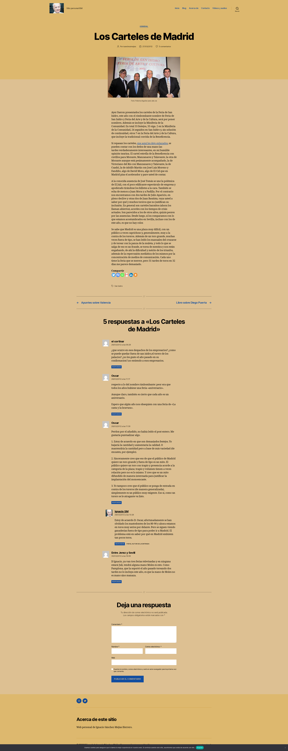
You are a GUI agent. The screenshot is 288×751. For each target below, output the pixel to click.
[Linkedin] (131, 275)
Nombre (115, 647)
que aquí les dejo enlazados (152, 143)
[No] (285, 747)
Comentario (116, 624)
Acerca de (193, 8)
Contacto (205, 8)
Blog (184, 8)
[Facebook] (118, 275)
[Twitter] (114, 275)
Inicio (177, 8)
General (144, 26)
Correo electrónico (153, 647)
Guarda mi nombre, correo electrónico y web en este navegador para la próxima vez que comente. (145, 670)
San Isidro (119, 286)
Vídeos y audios (219, 8)
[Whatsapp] (122, 275)
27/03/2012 (147, 46)
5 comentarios (165, 46)
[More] (135, 275)
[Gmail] (127, 275)
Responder (116, 367)
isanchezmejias (129, 46)
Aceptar (200, 747)
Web (113, 658)
